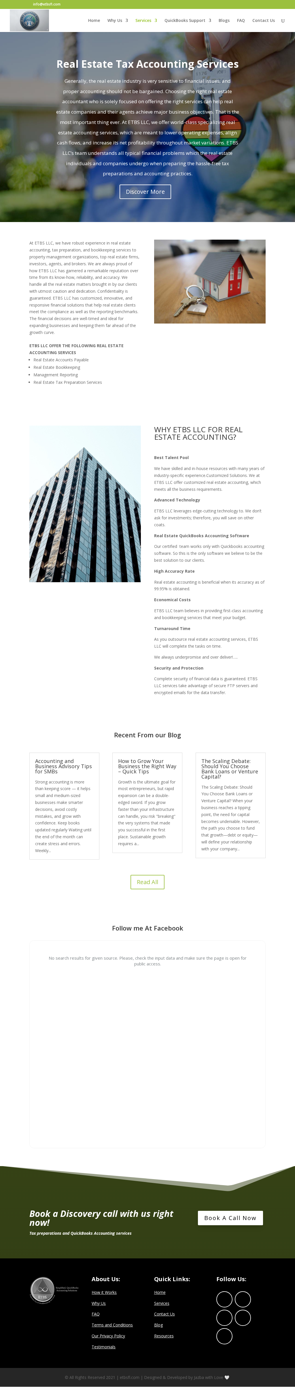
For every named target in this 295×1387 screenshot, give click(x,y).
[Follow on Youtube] (224, 1336)
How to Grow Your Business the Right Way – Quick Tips (147, 766)
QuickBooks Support (184, 20)
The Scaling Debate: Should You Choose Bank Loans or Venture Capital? (229, 769)
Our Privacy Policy (108, 1336)
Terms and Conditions (112, 1325)
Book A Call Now (230, 1218)
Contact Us (263, 20)
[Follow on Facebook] (224, 1299)
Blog (158, 1325)
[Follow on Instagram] (243, 1318)
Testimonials (104, 1347)
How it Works (104, 1292)
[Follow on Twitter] (243, 1299)
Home (94, 20)
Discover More (145, 192)
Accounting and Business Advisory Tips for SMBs (63, 766)
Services (143, 20)
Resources (164, 1336)
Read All (147, 882)
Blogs (224, 20)
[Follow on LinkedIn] (224, 1318)
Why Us (114, 20)
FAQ (241, 20)
